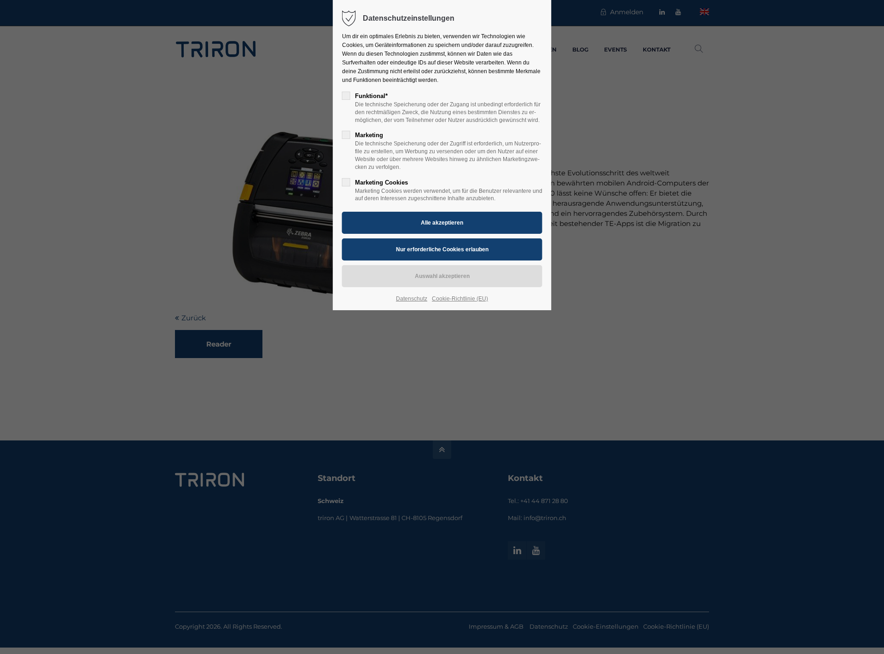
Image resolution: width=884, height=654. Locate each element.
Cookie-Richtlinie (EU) (460, 298)
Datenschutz (411, 298)
